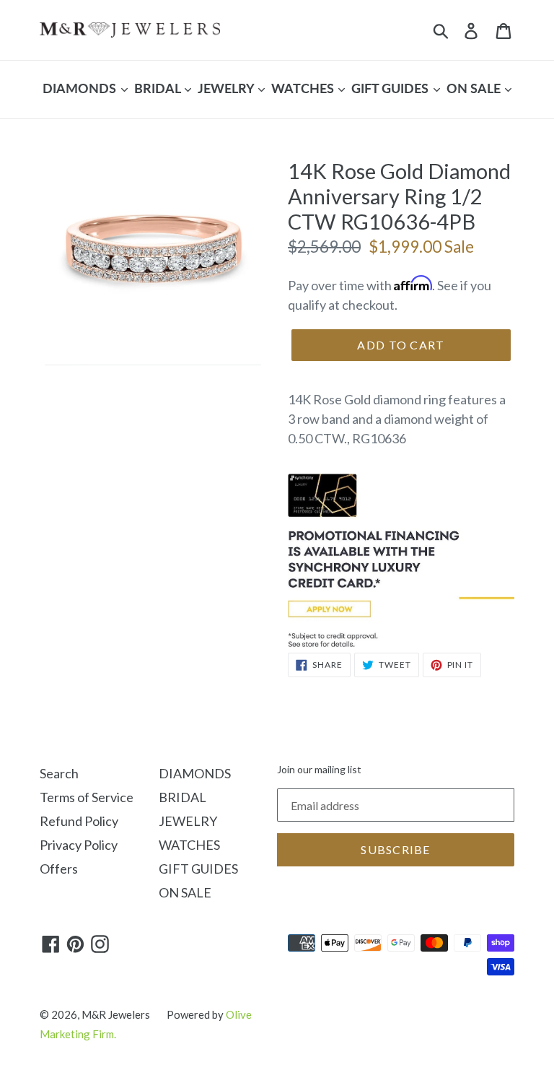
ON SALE (475, 88)
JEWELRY (227, 88)
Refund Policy (79, 821)
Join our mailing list (319, 769)
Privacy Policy (79, 845)
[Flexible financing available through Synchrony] (401, 643)
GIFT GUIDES (391, 88)
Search (59, 773)
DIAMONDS (81, 88)
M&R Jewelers (116, 1014)
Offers (59, 869)
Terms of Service (86, 797)
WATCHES (304, 88)
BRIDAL (158, 88)
